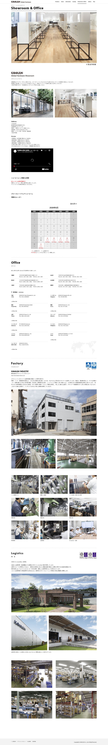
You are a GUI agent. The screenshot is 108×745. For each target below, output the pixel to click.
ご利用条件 (14, 741)
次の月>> (73, 204)
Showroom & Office (82, 1)
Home (62, 1)
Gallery (89, 1)
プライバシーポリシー (22, 741)
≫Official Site (53, 339)
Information (68, 1)
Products (57, 1)
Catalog (74, 1)
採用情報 (34, 741)
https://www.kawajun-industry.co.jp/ (18, 375)
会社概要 (29, 741)
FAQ (94, 1)
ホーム (12, 5)
